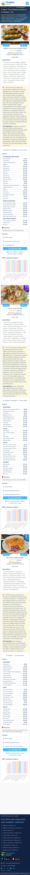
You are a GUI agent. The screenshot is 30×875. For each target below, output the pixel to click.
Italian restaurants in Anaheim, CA (11, 840)
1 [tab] (12, 41)
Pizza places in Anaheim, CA (10, 845)
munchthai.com (9, 245)
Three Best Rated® (14, 873)
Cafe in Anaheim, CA (8, 830)
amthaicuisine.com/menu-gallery (13, 746)
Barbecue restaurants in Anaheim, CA (12, 828)
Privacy (3, 870)
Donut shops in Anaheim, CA (10, 835)
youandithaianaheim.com (12, 494)
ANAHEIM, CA (11, 7)
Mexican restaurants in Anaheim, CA (12, 842)
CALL (6, 45)
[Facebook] (1, 868)
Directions (21, 54)
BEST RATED (4, 7)
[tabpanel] (15, 35)
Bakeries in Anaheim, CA (9, 825)
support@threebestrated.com (13, 863)
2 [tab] (13, 41)
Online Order (8, 237)
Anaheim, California (15, 822)
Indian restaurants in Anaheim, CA (11, 837)
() (19, 50)
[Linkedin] (13, 868)
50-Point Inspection (19, 17)
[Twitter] (4, 868)
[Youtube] (10, 868)
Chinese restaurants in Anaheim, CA (12, 833)
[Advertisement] (15, 799)
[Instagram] (7, 868)
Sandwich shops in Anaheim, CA (11, 847)
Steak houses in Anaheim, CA (10, 850)
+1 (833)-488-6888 (11, 865)
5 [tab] (17, 41)
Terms (8, 870)
